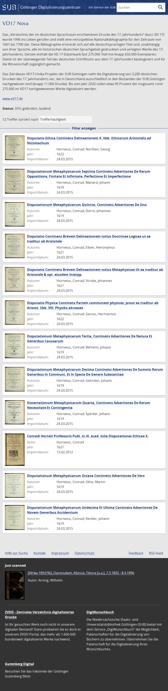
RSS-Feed (156, 553)
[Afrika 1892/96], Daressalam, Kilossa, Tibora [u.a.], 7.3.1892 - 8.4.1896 (81, 573)
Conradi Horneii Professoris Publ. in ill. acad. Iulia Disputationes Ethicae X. (88, 436)
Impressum (60, 553)
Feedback (136, 553)
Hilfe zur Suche (16, 553)
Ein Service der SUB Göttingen (109, 7)
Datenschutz (84, 553)
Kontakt (40, 553)
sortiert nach (28, 119)
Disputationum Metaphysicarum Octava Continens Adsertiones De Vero (86, 475)
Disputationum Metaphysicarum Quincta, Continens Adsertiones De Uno (87, 204)
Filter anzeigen (84, 128)
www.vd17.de (12, 98)
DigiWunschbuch (100, 612)
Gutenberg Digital (19, 664)
